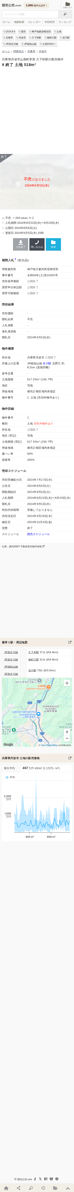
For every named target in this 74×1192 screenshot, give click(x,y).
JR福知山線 (30, 44)
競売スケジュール (38, 534)
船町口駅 (52, 37)
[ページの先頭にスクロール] (68, 1188)
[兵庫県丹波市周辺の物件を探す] (70, 642)
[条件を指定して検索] (31, 1188)
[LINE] (57, 1179)
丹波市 (22, 37)
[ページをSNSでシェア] (18, 1188)
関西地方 (18, 51)
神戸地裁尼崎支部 (41, 31)
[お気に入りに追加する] (53, 244)
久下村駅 (36, 37)
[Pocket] (51, 1179)
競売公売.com (24, 1179)
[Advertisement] (37, 110)
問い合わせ (37, 247)
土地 (59, 31)
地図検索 (19, 22)
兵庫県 (9, 37)
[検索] (65, 14)
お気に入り (67, 7)
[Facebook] (35, 1179)
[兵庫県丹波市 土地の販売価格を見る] (70, 758)
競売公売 (8, 5)
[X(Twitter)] (40, 1179)
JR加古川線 (12, 44)
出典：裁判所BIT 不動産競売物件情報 (22, 546)
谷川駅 (66, 37)
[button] (67, 683)
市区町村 (50, 22)
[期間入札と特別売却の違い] (15, 260)
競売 (23, 31)
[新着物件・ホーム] (6, 1188)
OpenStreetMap (49, 745)
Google (8, 744)
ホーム (6, 22)
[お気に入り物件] (55, 1188)
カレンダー (34, 22)
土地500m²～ (49, 44)
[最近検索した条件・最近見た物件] (43, 1188)
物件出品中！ (37, 5)
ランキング (65, 22)
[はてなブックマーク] (46, 1179)
